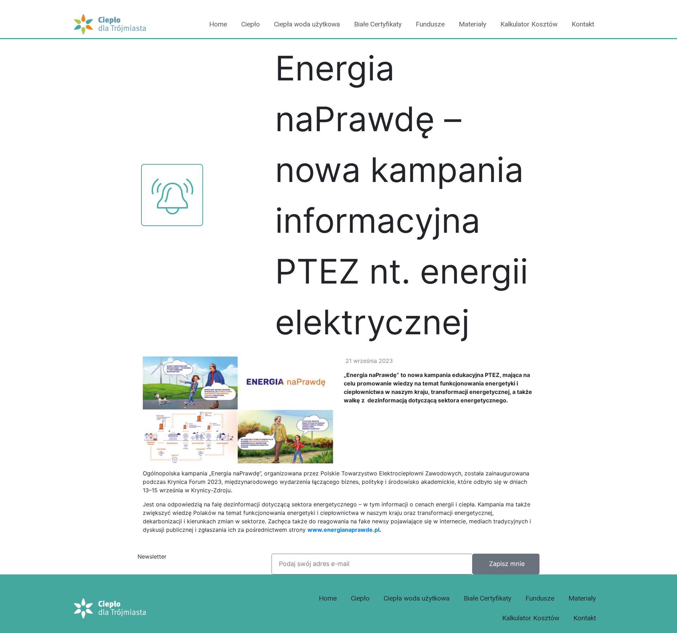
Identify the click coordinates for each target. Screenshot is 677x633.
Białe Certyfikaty (378, 24)
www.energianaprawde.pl (343, 529)
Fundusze (430, 24)
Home (218, 24)
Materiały (472, 24)
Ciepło (250, 24)
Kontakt (583, 24)
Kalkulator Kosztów (528, 24)
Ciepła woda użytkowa (307, 24)
